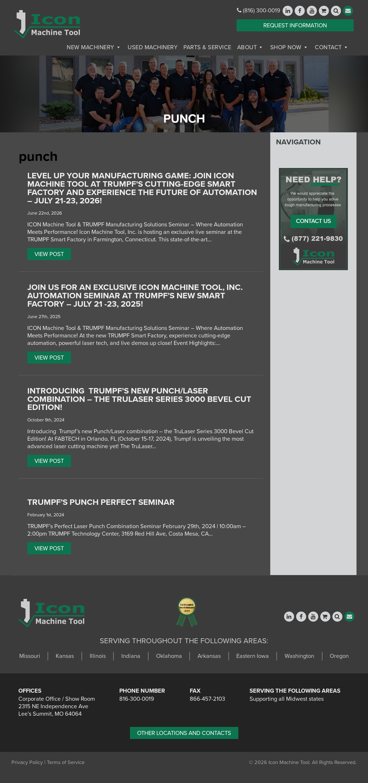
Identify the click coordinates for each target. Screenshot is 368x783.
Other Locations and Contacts (184, 733)
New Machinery (90, 47)
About (247, 47)
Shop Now (286, 47)
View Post (49, 254)
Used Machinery (153, 47)
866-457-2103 (207, 699)
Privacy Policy (27, 762)
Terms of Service (66, 762)
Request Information (295, 25)
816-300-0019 (136, 699)
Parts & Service (207, 47)
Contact (328, 47)
